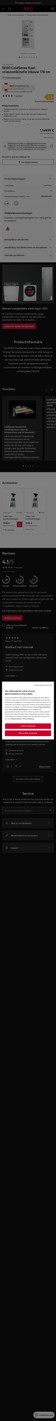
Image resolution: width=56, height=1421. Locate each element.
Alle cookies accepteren (28, 733)
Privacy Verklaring (28, 719)
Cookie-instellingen (28, 726)
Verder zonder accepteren (43, 685)
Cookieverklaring (16, 719)
